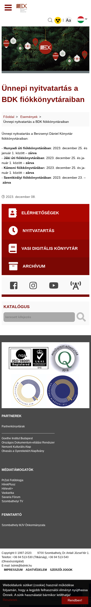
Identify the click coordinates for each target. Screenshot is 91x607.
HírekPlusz (8, 484)
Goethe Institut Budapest (17, 438)
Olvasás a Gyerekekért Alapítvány (23, 451)
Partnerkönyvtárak (13, 426)
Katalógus (17, 306)
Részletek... (11, 600)
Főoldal (8, 117)
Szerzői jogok (61, 569)
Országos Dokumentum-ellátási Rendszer (28, 442)
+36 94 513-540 (58, 557)
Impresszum (13, 569)
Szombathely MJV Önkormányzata (23, 525)
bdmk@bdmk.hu (21, 565)
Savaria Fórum (11, 497)
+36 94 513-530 (22, 557)
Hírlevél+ (7, 488)
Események (29, 117)
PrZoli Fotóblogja (12, 480)
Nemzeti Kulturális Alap (16, 446)
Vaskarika (8, 492)
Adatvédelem (36, 569)
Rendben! (75, 600)
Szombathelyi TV (12, 501)
